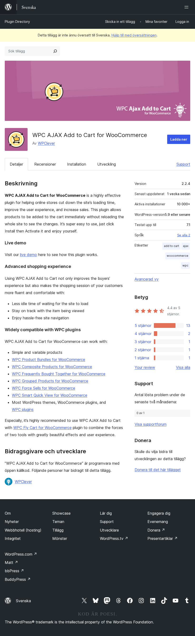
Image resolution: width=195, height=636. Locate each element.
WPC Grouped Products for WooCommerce (50, 381)
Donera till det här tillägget (158, 469)
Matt (11, 562)
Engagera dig (158, 513)
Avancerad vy (147, 279)
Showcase (61, 513)
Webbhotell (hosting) (23, 530)
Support (183, 164)
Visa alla (183, 367)
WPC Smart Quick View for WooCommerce (49, 395)
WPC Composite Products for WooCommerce (52, 366)
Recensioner (45, 164)
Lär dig (106, 513)
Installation (76, 164)
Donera (156, 530)
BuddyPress (18, 579)
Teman (58, 521)
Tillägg (57, 530)
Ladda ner (178, 139)
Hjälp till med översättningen (134, 35)
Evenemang (157, 521)
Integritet (13, 538)
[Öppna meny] (187, 7)
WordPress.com (21, 554)
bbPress (14, 570)
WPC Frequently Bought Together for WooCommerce (58, 373)
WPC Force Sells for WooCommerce (43, 388)
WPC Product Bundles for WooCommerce (48, 359)
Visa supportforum (150, 424)
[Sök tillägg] (55, 51)
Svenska (23, 600)
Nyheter (12, 521)
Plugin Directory (17, 22)
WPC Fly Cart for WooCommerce (42, 427)
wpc (185, 265)
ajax (185, 246)
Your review (145, 367)
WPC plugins (23, 409)
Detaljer (16, 164)
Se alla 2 (183, 235)
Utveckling (106, 164)
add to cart (171, 246)
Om (8, 513)
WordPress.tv (114, 538)
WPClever (46, 143)
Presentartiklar (162, 538)
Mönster (59, 538)
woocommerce (177, 255)
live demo (28, 254)
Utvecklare (109, 530)
